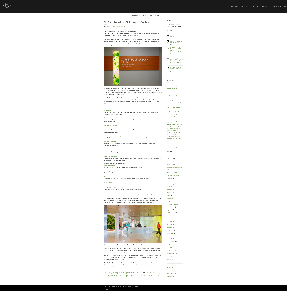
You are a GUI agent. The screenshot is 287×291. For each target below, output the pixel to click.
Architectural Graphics (172, 156)
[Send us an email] (274, 6)
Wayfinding (139, 19)
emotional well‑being (123, 273)
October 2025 (170, 239)
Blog (258, 6)
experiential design (173, 119)
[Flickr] (282, 6)
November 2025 (171, 236)
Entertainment (170, 164)
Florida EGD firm (179, 124)
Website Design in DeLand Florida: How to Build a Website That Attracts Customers (176, 60)
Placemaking (132, 19)
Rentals (168, 195)
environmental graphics (173, 116)
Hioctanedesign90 (121, 26)
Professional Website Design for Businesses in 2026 (176, 68)
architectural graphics (174, 86)
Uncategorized (170, 207)
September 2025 (171, 241)
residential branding (173, 138)
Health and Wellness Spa (173, 175)
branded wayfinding (170, 93)
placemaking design (176, 134)
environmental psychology (133, 273)
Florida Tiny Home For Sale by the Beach (176, 41)
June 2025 (169, 247)
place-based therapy (130, 275)
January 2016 (170, 276)
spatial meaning (127, 276)
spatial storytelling (172, 142)
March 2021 (170, 267)
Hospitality (169, 178)
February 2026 (170, 230)
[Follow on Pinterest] (278, 6)
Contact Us (264, 6)
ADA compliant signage (171, 84)
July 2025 (169, 244)
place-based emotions (120, 275)
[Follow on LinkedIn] (280, 6)
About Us (248, 6)
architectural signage (172, 88)
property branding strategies (172, 136)
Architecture (170, 159)
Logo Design (170, 186)
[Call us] (276, 6)
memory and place (154, 273)
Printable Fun (170, 192)
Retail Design (170, 198)
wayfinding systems (177, 147)
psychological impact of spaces (141, 275)
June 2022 (169, 262)
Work (236, 6)
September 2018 (171, 273)
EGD (147, 272)
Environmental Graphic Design (111, 19)
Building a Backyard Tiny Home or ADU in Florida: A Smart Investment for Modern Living (176, 50)
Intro (232, 6)
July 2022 (169, 259)
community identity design (171, 98)
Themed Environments (172, 204)
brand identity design (178, 93)
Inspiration (169, 181)
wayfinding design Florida (174, 145)
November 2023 (171, 253)
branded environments (174, 91)
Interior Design (170, 184)
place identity (112, 275)
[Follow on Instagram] (272, 6)
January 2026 (170, 233)
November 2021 (171, 265)
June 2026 (169, 221)
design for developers (174, 100)
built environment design (174, 96)
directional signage (173, 102)
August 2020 (170, 270)
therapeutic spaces (135, 276)
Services (242, 6)
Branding (169, 161)
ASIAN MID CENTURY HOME (176, 35)
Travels (254, 6)
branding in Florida (170, 95)
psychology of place (152, 275)
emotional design (152, 272)
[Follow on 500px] (285, 6)
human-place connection (145, 273)
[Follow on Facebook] (270, 6)
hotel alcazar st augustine (175, 128)
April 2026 (169, 224)
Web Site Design (171, 212)
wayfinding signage (170, 147)
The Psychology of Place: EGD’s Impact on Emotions (126, 22)
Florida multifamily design (171, 126)
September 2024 (171, 250)
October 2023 (170, 256)
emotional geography (113, 273)
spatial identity (120, 276)
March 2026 (170, 227)
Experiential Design (124, 19)
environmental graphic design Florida (173, 114)
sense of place (114, 276)
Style (168, 201)
